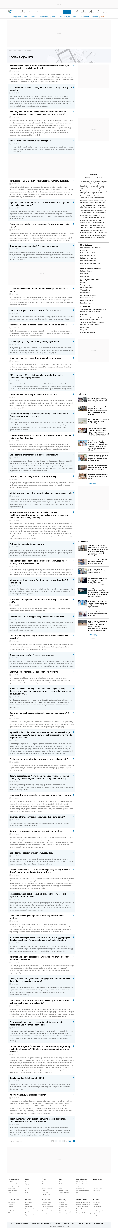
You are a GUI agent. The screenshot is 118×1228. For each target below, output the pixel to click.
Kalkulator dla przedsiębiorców (89, 253)
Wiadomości (96, 1182)
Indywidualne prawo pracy (32, 1182)
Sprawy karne (46, 1184)
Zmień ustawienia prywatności (41, 1224)
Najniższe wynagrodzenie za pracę (91, 317)
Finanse (95, 1186)
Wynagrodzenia (85, 290)
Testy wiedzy (28, 1217)
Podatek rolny (84, 327)
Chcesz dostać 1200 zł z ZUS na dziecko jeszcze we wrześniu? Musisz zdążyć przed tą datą (93, 226)
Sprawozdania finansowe (82, 1190)
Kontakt (80, 1224)
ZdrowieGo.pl (96, 1202)
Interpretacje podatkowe (87, 332)
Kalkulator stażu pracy (65, 1210)
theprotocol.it (96, 1213)
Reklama (88, 1224)
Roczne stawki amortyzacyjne (89, 324)
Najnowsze (88, 177)
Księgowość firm (13, 1179)
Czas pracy (83, 282)
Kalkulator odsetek (64, 1208)
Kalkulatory (87, 245)
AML (77, 1192)
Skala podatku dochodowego (84, 1213)
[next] (74, 1141)
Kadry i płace (12, 1210)
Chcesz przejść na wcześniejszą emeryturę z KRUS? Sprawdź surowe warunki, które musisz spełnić (93, 236)
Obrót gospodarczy (13, 1186)
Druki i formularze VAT (87, 300)
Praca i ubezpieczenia (65, 1186)
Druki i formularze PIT (87, 298)
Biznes (33, 16)
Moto (74, 16)
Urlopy (27, 1188)
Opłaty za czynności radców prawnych (92, 322)
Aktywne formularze (91, 280)
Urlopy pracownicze (86, 287)
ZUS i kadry (11, 1188)
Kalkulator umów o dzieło (88, 260)
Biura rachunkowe (81, 1179)
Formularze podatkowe (87, 303)
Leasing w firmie (63, 1190)
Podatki (10, 1182)
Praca (43, 1190)
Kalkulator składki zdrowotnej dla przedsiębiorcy (90, 249)
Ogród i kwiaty (96, 1190)
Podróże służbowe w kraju (83, 1202)
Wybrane (99, 177)
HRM (26, 1192)
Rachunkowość (85, 292)
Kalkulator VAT (84, 276)
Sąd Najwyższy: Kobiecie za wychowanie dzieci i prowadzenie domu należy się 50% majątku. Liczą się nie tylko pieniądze (93, 206)
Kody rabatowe (97, 1206)
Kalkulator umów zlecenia (88, 258)
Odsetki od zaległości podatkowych (91, 268)
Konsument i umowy (47, 1186)
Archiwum (95, 1204)
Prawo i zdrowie (46, 1194)
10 (70, 1141)
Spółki (60, 1184)
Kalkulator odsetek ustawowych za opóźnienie (91, 265)
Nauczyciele (28, 1206)
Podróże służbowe (81, 1208)
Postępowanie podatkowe (88, 295)
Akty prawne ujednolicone (49, 1210)
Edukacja (95, 16)
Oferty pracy (96, 1215)
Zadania (10, 1206)
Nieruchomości (84, 16)
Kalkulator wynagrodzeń (87, 255)
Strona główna (12, 50)
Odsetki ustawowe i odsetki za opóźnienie (93, 309)
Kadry (26, 16)
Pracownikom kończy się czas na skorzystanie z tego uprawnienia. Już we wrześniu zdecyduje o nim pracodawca (92, 216)
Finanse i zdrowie (64, 1192)
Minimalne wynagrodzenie (83, 1204)
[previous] (52, 1141)
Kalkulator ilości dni (86, 271)
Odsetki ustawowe (81, 1210)
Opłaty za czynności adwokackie (90, 319)
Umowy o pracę (85, 285)
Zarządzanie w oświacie (31, 1210)
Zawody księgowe (13, 1190)
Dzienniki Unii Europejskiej (49, 1208)
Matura (27, 1213)
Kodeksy (44, 1213)
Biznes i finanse (63, 1182)
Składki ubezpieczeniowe (82, 1206)
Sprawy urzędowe (47, 1188)
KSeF (103, 16)
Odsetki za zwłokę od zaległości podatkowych (90, 313)
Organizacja (11, 1202)
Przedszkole (28, 1202)
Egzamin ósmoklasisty (31, 1215)
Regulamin (58, 1224)
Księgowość (17, 16)
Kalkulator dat (84, 273)
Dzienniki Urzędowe (47, 1206)
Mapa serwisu (98, 1224)
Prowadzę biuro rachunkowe (83, 1184)
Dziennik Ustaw (46, 1202)
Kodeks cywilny (28, 50)
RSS (73, 1224)
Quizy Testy (83, 330)
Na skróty (95, 1200)
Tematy (20, 50)
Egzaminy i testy (29, 1208)
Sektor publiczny (44, 16)
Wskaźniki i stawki (81, 1200)
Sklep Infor (45, 1192)
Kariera (66, 1224)
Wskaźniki (87, 306)
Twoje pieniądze (65, 16)
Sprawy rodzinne (46, 1182)
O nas (10, 1224)
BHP (26, 1190)
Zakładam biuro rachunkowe (83, 1182)
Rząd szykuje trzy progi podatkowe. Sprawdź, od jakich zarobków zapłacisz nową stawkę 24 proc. (92, 221)
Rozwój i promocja (13, 1208)
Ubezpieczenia (29, 1186)
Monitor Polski (46, 1204)
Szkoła (27, 1204)
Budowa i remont (97, 1188)
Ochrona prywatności (22, 1224)
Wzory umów (96, 1208)
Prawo (54, 16)
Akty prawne (46, 1200)
